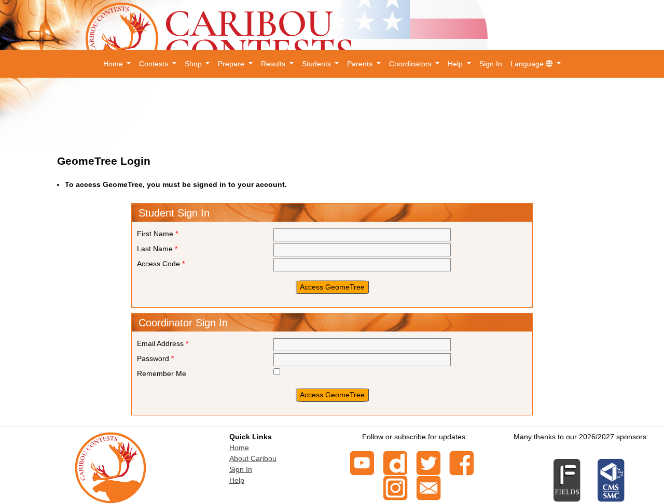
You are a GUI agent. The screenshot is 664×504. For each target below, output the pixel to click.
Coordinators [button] (411, 64)
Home (239, 447)
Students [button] (317, 64)
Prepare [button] (232, 64)
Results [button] (274, 64)
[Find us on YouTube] (362, 462)
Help (236, 480)
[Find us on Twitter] (428, 462)
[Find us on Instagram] (395, 487)
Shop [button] (194, 64)
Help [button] (456, 64)
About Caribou (252, 458)
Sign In (490, 64)
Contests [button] (154, 64)
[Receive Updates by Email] (428, 487)
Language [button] (528, 64)
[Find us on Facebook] (461, 462)
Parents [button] (361, 64)
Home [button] (114, 64)
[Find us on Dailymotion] (395, 462)
